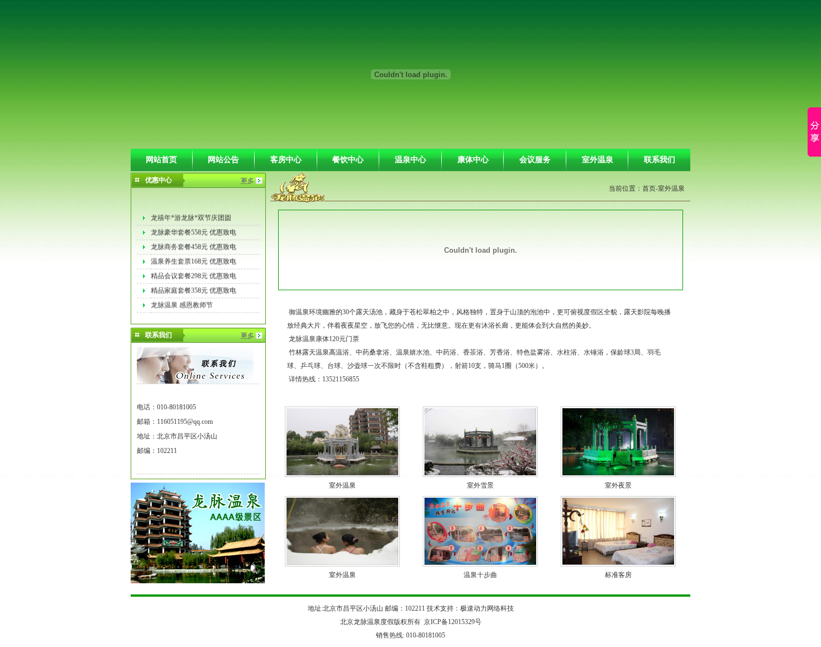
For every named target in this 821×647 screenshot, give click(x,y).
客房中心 (286, 159)
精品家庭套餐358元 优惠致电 (193, 288)
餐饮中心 (348, 159)
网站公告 (223, 159)
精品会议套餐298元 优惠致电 (193, 273)
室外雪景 (480, 485)
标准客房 (618, 575)
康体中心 (473, 159)
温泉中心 (410, 159)
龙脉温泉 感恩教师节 (182, 302)
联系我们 (659, 159)
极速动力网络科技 (487, 608)
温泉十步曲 (480, 575)
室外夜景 (618, 485)
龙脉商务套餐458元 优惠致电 (193, 244)
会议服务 (535, 159)
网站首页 (161, 159)
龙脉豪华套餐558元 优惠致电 (193, 230)
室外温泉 (597, 159)
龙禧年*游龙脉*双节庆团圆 (191, 215)
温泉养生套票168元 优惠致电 (193, 259)
